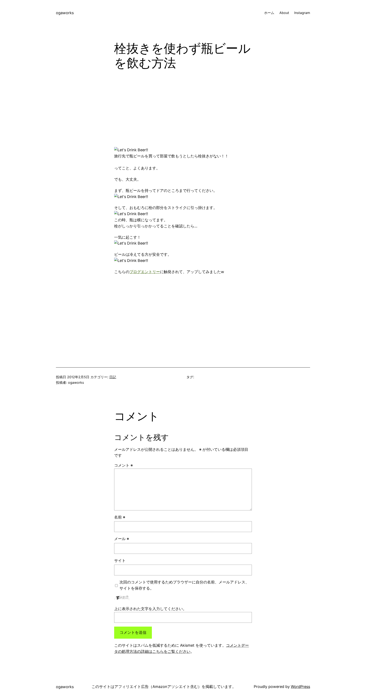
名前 (119, 517)
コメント (123, 465)
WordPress (300, 686)
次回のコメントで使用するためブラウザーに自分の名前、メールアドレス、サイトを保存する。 (184, 585)
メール (121, 538)
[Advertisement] (183, 112)
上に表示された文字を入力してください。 (150, 608)
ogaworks (65, 13)
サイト (120, 560)
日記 (112, 377)
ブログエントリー (144, 272)
